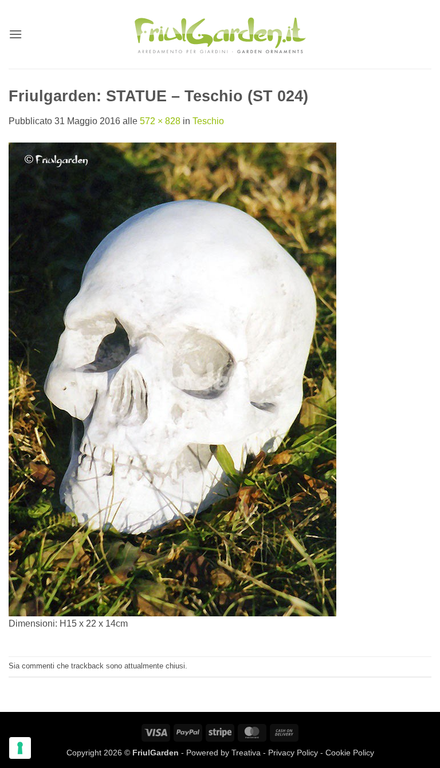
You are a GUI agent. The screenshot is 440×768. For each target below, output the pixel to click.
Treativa (246, 752)
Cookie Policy (349, 752)
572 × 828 (160, 121)
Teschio (208, 121)
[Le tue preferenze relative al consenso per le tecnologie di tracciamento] (20, 748)
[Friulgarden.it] (220, 34)
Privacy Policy (293, 752)
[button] (15, 34)
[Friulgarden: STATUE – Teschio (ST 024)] (172, 378)
